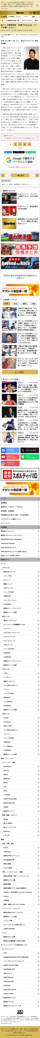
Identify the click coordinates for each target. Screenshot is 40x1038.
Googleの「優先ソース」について (19, 167)
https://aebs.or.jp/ (6, 1023)
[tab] (3, 17)
